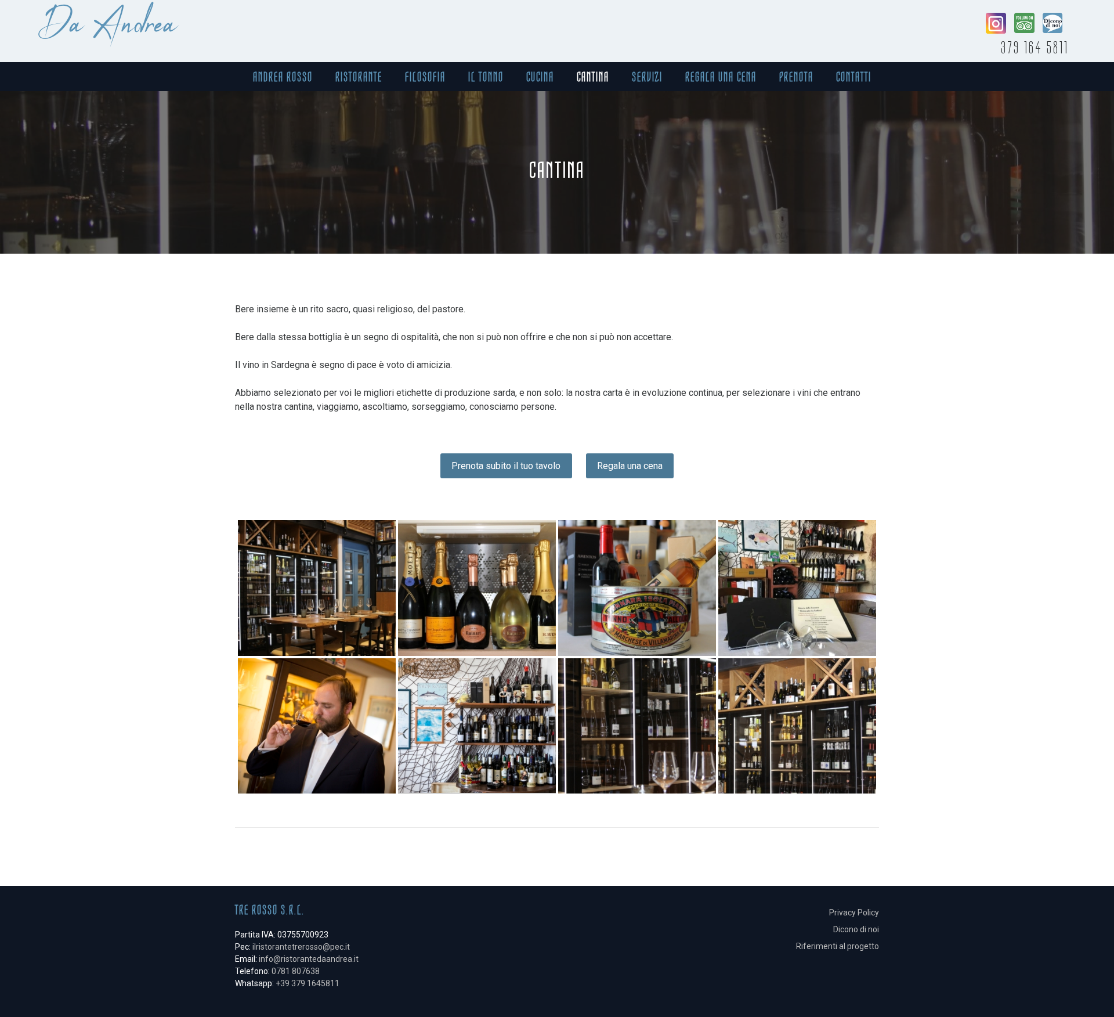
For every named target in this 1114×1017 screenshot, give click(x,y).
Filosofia (425, 76)
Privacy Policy (854, 912)
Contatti (853, 76)
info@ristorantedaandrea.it (309, 959)
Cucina (540, 76)
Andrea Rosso (283, 76)
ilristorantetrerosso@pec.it (301, 946)
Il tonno (486, 76)
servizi (647, 76)
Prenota (796, 76)
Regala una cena (721, 76)
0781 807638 (296, 971)
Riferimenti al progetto (837, 946)
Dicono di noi (856, 929)
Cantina (593, 76)
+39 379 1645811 (307, 983)
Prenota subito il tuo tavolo (505, 465)
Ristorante (358, 76)
